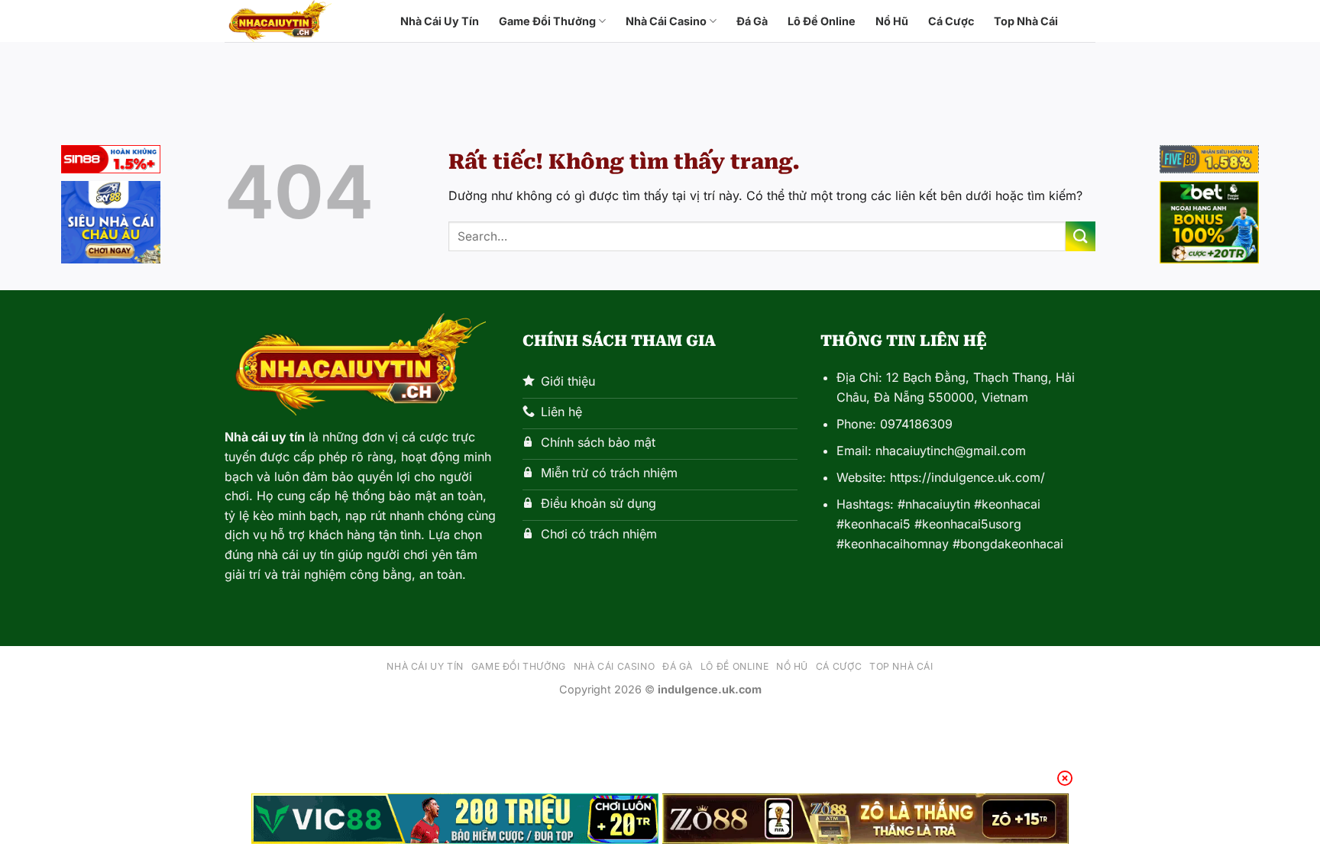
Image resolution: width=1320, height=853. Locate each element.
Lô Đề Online (822, 21)
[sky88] (110, 224)
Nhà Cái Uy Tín (439, 21)
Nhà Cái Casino (666, 21)
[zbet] (1209, 224)
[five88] (1209, 162)
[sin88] (110, 162)
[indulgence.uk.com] (301, 21)
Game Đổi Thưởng (547, 21)
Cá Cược (951, 21)
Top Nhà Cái (1026, 21)
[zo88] (865, 818)
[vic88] (454, 818)
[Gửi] (1080, 236)
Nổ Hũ (891, 21)
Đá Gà (752, 21)
